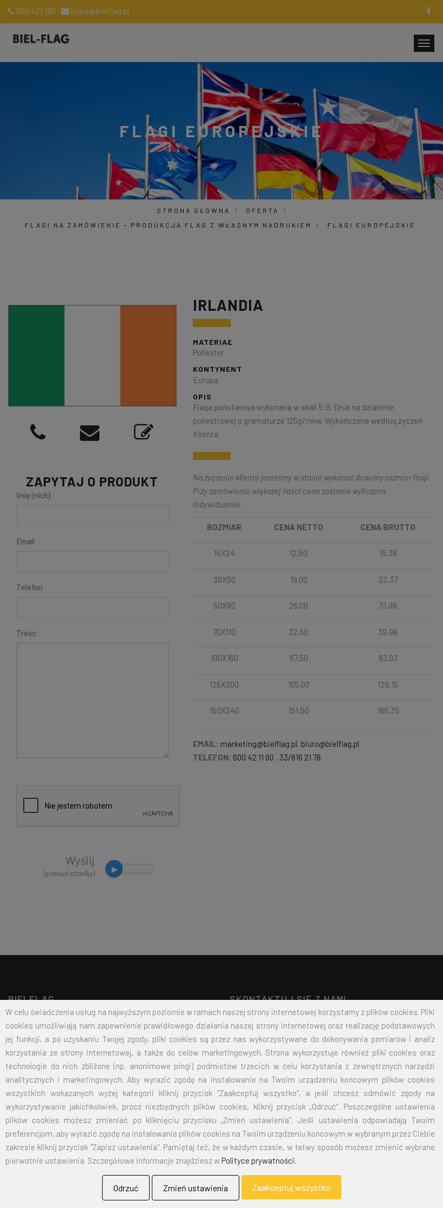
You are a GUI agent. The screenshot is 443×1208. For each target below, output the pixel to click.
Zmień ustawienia (195, 1188)
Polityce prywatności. (259, 1160)
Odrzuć (125, 1188)
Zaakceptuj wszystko (291, 1187)
